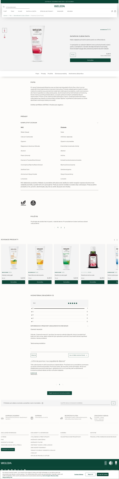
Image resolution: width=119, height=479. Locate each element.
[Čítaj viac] (23, 203)
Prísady (43, 73)
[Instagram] (5, 470)
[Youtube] (8, 470)
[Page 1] (4, 30)
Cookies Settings (78, 474)
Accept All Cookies (103, 474)
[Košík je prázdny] (115, 11)
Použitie (50, 73)
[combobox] (73, 55)
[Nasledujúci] (64, 227)
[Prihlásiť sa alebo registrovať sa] (112, 11)
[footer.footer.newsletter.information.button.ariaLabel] (42, 403)
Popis (37, 73)
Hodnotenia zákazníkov (76, 73)
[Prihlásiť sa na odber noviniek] (113, 403)
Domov (5, 15)
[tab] (4, 30)
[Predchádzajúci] (54, 227)
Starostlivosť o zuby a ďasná (21, 15)
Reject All (90, 474)
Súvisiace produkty (61, 73)
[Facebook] (2, 470)
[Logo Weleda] (59, 6)
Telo (10, 15)
